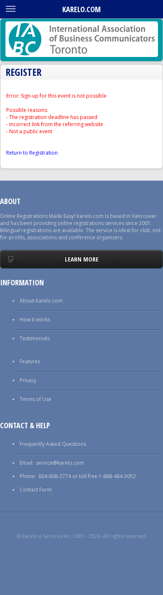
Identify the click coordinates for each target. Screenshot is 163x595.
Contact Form (36, 489)
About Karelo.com (41, 300)
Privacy (28, 380)
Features (30, 361)
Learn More (82, 259)
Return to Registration (32, 152)
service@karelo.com (60, 462)
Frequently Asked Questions (53, 444)
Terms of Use (35, 399)
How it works (35, 319)
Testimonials (35, 338)
